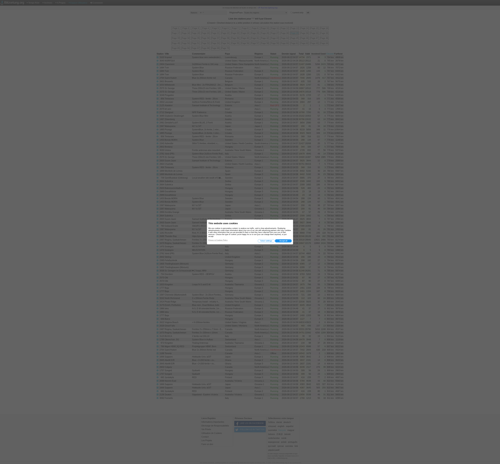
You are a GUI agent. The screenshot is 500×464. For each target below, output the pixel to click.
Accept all (283, 241)
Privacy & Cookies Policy (218, 240)
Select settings (266, 241)
